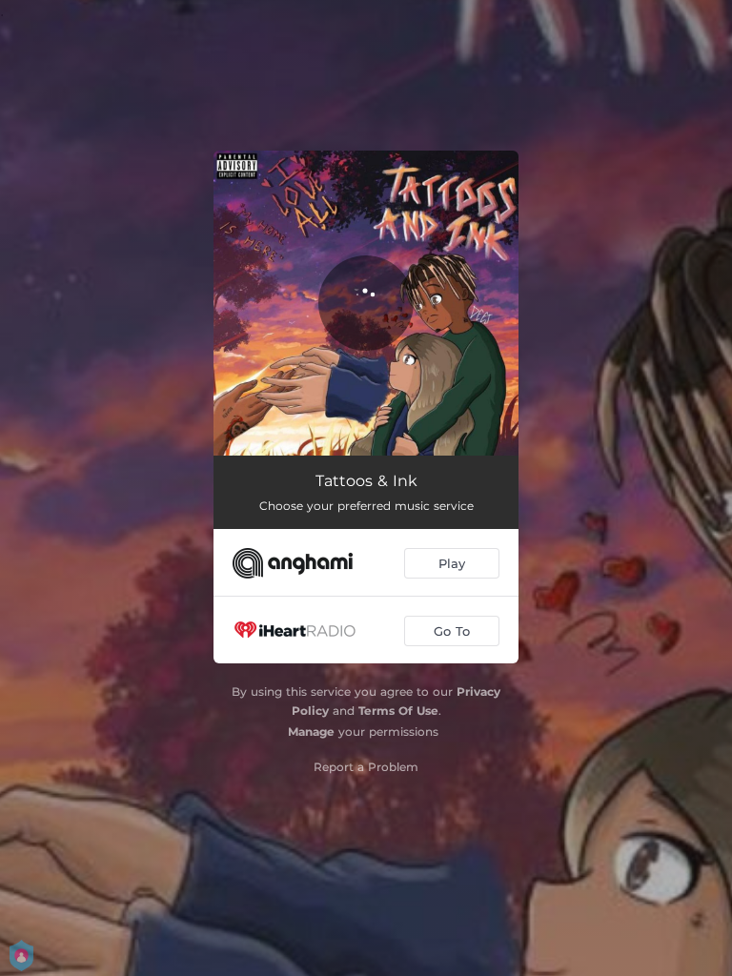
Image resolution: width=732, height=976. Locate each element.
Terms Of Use (398, 710)
